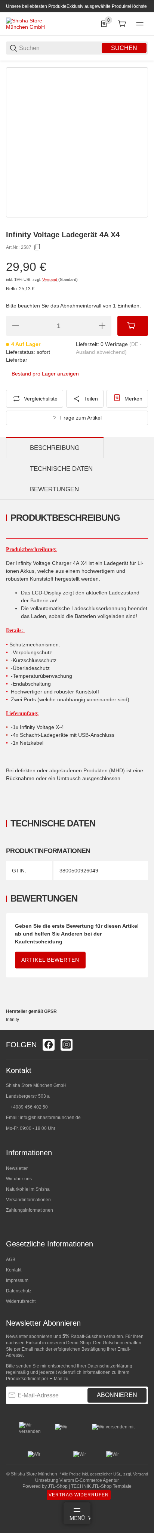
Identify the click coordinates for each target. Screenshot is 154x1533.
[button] (142, 1027)
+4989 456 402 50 (29, 1107)
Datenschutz (18, 1291)
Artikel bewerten (50, 960)
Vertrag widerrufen (79, 1495)
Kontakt (13, 1270)
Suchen (124, 48)
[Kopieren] (37, 247)
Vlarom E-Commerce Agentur (89, 1480)
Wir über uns (19, 1178)
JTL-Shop (58, 1486)
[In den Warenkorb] (132, 326)
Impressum (17, 1280)
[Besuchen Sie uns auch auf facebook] (49, 1045)
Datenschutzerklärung (109, 1366)
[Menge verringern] (15, 326)
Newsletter (17, 1168)
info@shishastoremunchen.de (50, 1117)
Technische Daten (61, 468)
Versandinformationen (28, 1199)
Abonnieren (117, 1395)
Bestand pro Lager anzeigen (45, 374)
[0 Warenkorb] (122, 24)
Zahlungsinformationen (29, 1210)
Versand (50, 279)
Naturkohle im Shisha (28, 1189)
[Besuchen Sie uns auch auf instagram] (67, 1045)
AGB (10, 1259)
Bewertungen (54, 489)
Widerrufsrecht (21, 1301)
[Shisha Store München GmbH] (34, 24)
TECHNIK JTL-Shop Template (101, 1486)
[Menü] (140, 24)
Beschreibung (55, 447)
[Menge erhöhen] (102, 326)
